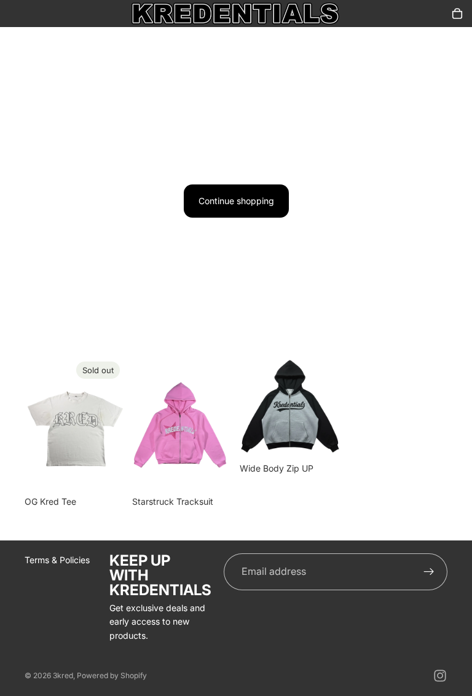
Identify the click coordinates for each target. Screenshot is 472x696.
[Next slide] (218, 423)
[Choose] (213, 471)
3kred (63, 675)
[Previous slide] (145, 423)
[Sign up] (429, 572)
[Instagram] (440, 675)
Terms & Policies (57, 560)
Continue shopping (236, 201)
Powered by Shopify (112, 675)
